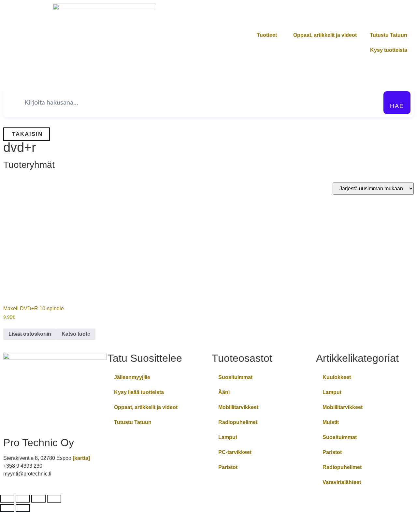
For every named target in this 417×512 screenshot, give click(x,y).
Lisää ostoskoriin (29, 334)
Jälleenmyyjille (132, 377)
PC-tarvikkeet (235, 452)
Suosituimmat (235, 377)
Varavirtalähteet (342, 482)
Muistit (331, 422)
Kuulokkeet (337, 377)
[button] (26, 134)
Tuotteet (267, 35)
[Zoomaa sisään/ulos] (7, 499)
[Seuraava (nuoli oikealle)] (23, 508)
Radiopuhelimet (237, 422)
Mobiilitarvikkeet (238, 407)
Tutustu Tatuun (388, 35)
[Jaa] (38, 499)
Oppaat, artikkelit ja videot (325, 35)
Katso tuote (76, 334)
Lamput (227, 437)
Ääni (224, 392)
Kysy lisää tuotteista (139, 392)
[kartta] (81, 458)
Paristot (227, 467)
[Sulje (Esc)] (54, 499)
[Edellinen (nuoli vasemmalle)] (7, 508)
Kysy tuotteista (388, 50)
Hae (397, 106)
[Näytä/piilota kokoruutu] (23, 499)
